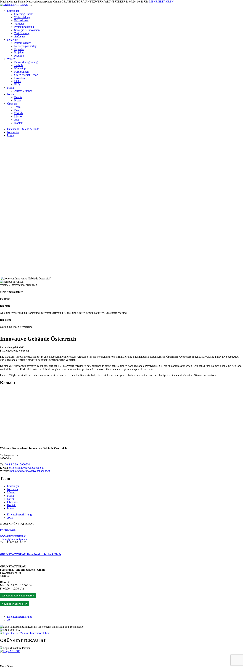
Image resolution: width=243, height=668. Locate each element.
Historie (18, 113)
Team (17, 106)
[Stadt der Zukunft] (24, 633)
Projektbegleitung (24, 26)
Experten (19, 49)
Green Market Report (26, 74)
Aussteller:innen (23, 90)
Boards (18, 110)
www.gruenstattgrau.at (12, 535)
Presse (17, 100)
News (10, 94)
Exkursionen (21, 20)
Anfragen (19, 36)
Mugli (10, 87)
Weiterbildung (22, 17)
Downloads (20, 78)
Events (18, 97)
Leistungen (13, 10)
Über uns (12, 103)
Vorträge (19, 23)
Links (17, 81)
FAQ (17, 84)
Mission (18, 116)
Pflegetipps (20, 68)
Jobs (16, 119)
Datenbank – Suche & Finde (23, 128)
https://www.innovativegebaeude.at (30, 470)
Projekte (18, 52)
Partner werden (22, 42)
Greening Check (23, 13)
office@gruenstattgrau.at (14, 539)
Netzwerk (12, 39)
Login (10, 135)
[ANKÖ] (10, 651)
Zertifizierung (22, 33)
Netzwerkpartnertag (25, 46)
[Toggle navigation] (30, 5)
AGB (10, 517)
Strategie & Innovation (27, 30)
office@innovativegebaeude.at (26, 467)
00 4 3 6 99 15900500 (17, 464)
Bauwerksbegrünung (26, 62)
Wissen (11, 58)
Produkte (19, 55)
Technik (18, 65)
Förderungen (21, 71)
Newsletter (13, 132)
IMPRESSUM (8, 529)
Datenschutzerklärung (19, 514)
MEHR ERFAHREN (161, 1)
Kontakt (18, 122)
